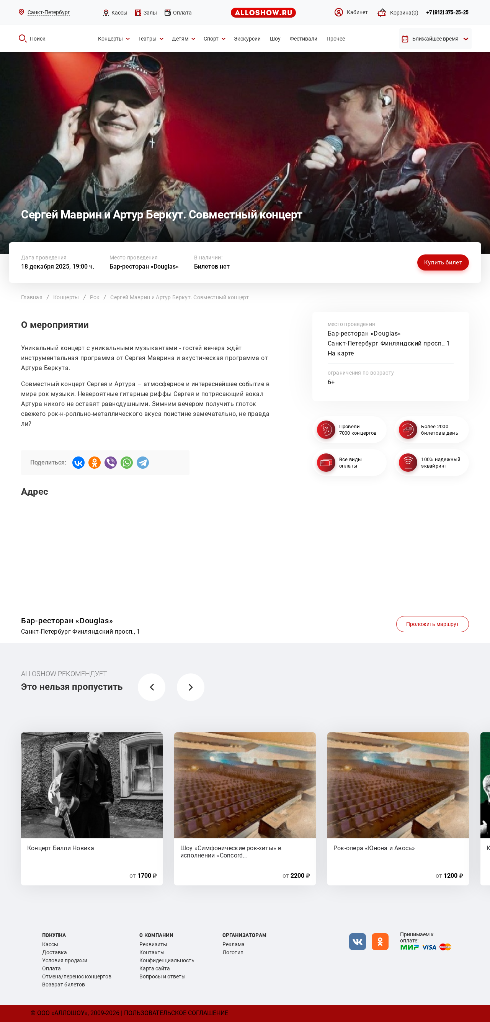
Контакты (152, 952)
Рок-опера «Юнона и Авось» (374, 848)
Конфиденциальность (166, 960)
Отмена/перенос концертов (76, 976)
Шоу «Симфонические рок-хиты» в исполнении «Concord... (231, 851)
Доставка (54, 952)
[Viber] (111, 462)
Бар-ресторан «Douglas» (144, 266)
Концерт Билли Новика (60, 848)
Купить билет (443, 262)
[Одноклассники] (94, 462)
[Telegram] (143, 462)
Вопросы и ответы (162, 976)
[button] (151, 687)
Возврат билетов (63, 984)
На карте (341, 353)
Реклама (233, 944)
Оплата (51, 968)
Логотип (232, 952)
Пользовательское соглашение (176, 1013)
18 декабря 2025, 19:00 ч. (57, 266)
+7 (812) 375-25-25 (447, 12)
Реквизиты (153, 944)
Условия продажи (64, 960)
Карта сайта (154, 968)
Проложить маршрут (432, 624)
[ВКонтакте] (78, 462)
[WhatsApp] (127, 462)
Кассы (50, 944)
